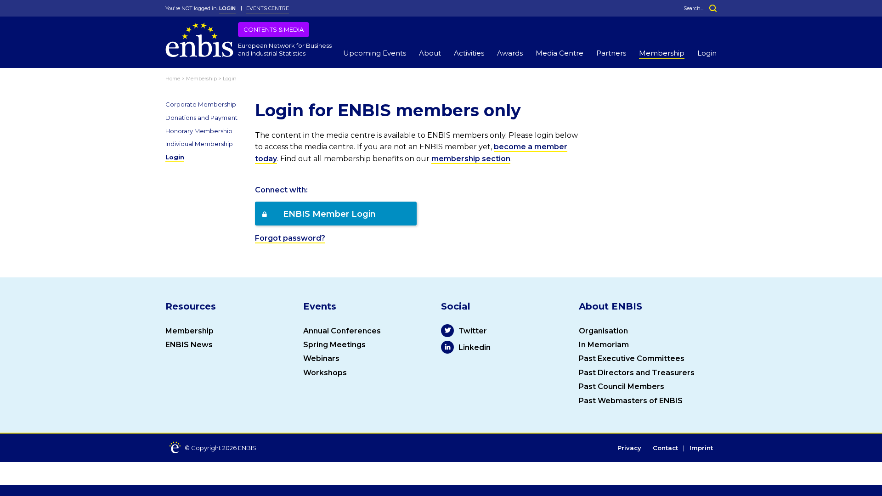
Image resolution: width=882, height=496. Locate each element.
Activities (469, 53)
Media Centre (559, 53)
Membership (661, 53)
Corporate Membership (200, 104)
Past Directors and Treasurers (637, 372)
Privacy (629, 448)
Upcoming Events (374, 53)
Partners (611, 53)
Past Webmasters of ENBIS (631, 400)
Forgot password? (290, 238)
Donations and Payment (201, 117)
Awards (510, 53)
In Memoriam (604, 344)
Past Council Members (621, 386)
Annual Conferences (342, 331)
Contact (665, 448)
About (430, 53)
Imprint (701, 448)
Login (707, 53)
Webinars (321, 358)
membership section (470, 158)
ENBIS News (189, 344)
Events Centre (267, 8)
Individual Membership (199, 143)
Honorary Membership (198, 131)
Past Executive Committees (631, 358)
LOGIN (227, 8)
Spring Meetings (334, 344)
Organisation (603, 331)
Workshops (325, 372)
